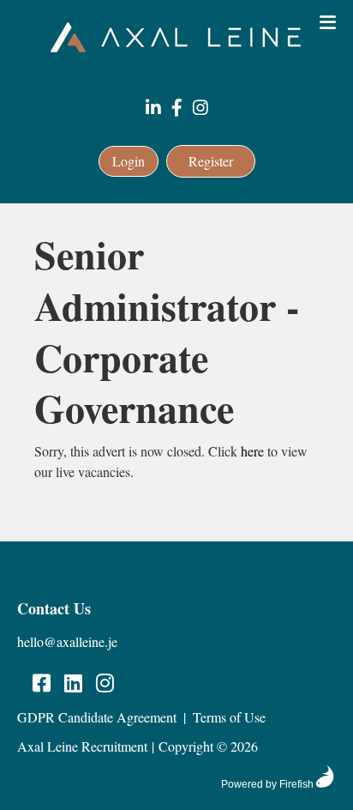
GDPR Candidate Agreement (96, 717)
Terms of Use (229, 717)
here (252, 451)
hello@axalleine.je (67, 641)
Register (210, 161)
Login (128, 161)
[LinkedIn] (153, 109)
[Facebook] (177, 109)
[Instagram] (200, 109)
